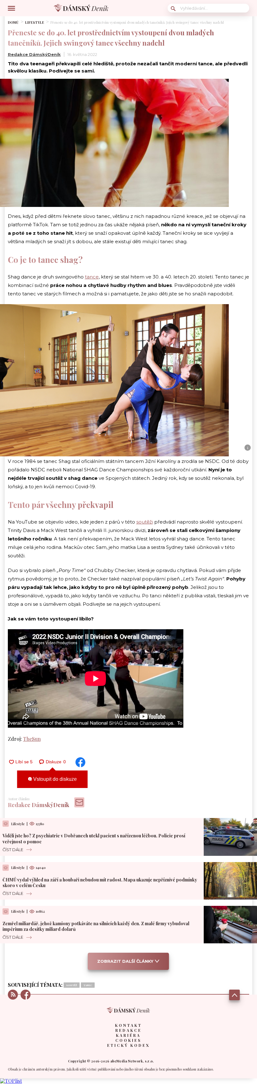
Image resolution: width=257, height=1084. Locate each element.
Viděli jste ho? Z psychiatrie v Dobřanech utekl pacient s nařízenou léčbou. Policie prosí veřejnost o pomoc (94, 838)
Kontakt (128, 1025)
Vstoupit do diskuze (54, 779)
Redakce (128, 1030)
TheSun (32, 738)
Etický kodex (128, 1045)
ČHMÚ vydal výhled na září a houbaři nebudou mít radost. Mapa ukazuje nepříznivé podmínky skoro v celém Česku (100, 882)
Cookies (128, 1040)
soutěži (144, 522)
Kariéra (128, 1035)
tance (92, 277)
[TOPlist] (11, 1080)
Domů (13, 22)
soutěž (71, 985)
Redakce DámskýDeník (34, 54)
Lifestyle (34, 22)
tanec (87, 985)
